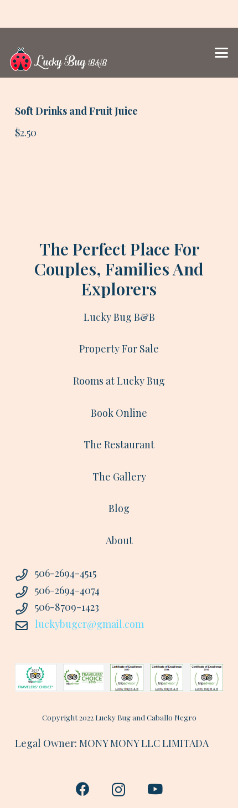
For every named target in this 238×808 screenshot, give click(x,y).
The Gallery (119, 476)
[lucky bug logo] (58, 52)
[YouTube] (155, 789)
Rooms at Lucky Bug (119, 380)
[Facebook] (83, 789)
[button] (221, 52)
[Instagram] (118, 789)
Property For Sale (119, 348)
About (119, 540)
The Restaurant (119, 444)
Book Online (119, 413)
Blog (119, 508)
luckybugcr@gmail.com (89, 624)
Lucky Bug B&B (119, 317)
